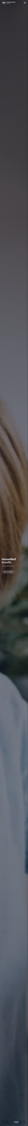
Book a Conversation (8, 571)
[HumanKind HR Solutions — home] (9, 3)
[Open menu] (24, 3)
